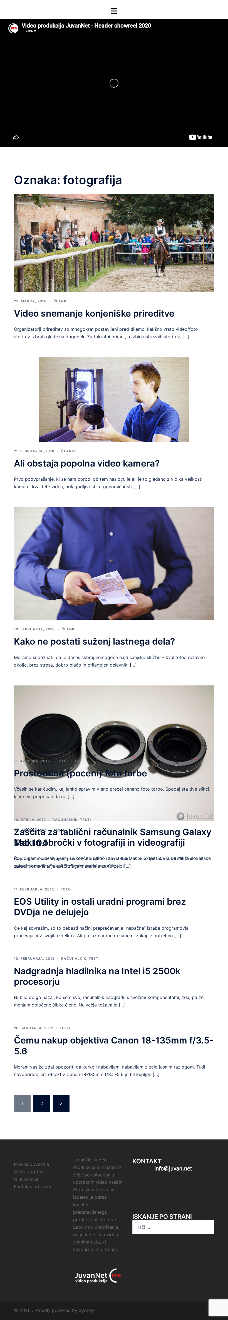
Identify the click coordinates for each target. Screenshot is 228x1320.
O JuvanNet (26, 1179)
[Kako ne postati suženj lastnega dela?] (114, 563)
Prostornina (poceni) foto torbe (80, 773)
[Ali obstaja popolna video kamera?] (114, 399)
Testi (74, 761)
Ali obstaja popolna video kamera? (87, 463)
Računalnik (65, 820)
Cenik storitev (28, 1172)
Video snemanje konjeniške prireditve (94, 313)
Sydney (86, 1310)
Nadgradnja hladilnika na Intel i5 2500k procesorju (97, 976)
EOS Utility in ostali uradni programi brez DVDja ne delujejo (100, 906)
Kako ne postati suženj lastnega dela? (94, 641)
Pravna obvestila (31, 1164)
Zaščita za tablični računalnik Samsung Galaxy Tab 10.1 (112, 837)
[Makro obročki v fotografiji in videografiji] (114, 753)
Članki (60, 301)
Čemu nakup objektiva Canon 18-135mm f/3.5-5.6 (114, 1045)
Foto (61, 761)
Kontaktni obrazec (33, 1186)
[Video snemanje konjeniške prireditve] (114, 242)
